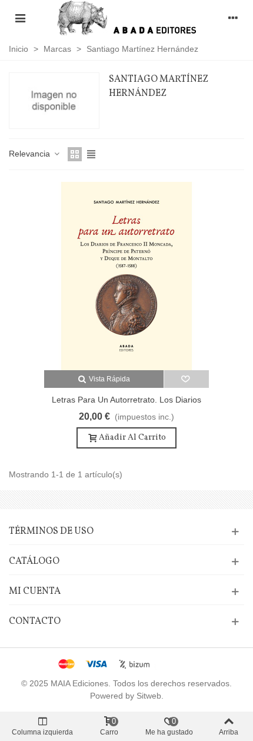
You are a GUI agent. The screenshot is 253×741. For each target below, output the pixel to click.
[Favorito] (186, 379)
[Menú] (20, 17)
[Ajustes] (233, 17)
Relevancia (30, 153)
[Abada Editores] (127, 17)
